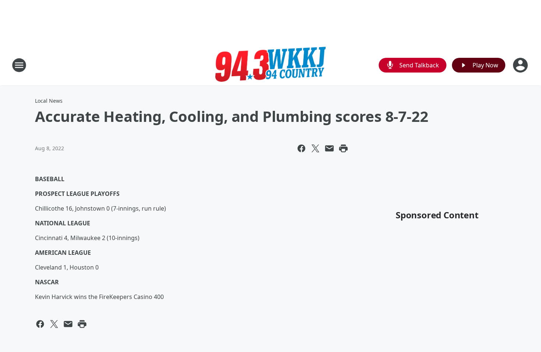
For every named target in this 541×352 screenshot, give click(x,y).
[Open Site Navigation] (19, 65)
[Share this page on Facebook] (301, 148)
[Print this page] (343, 148)
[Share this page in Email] (329, 148)
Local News (49, 100)
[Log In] (521, 65)
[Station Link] (270, 65)
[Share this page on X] (315, 148)
